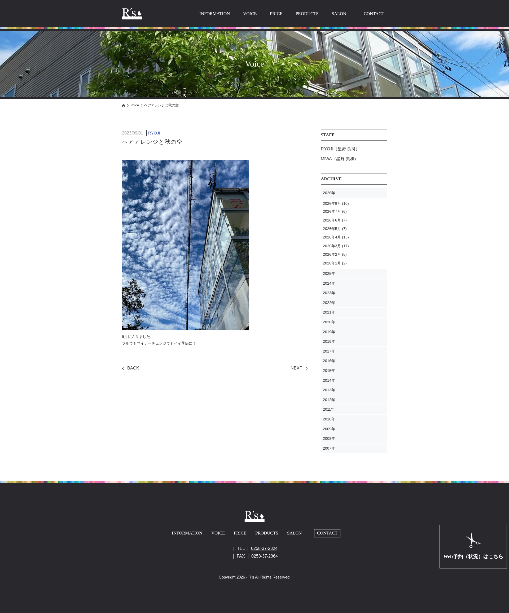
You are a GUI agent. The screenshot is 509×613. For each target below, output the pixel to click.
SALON (339, 13)
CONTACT (374, 13)
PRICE (276, 13)
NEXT (296, 368)
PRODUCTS (307, 13)
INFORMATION (214, 13)
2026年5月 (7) (335, 229)
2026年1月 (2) (335, 263)
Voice (134, 105)
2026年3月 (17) (336, 246)
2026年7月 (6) (335, 211)
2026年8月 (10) (336, 203)
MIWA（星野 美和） (339, 158)
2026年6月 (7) (335, 220)
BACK (133, 368)
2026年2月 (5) (335, 254)
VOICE (250, 13)
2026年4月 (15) (336, 237)
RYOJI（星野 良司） (340, 149)
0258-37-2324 (264, 548)
